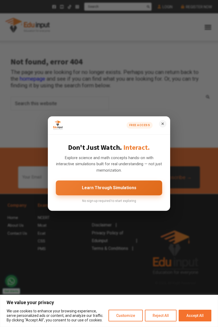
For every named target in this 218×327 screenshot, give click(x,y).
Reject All (161, 315)
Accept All (195, 315)
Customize (125, 315)
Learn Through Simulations (109, 187)
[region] (109, 311)
